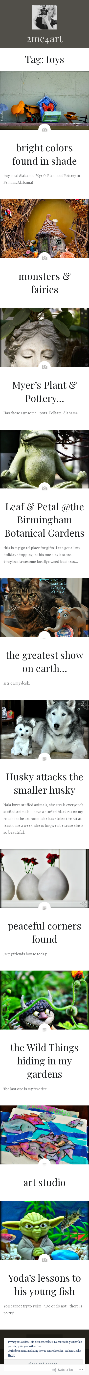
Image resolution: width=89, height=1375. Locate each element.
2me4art (45, 38)
